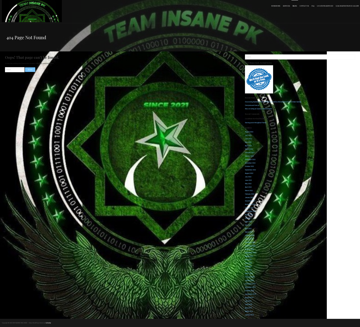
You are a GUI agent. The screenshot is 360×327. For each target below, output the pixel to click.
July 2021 (248, 218)
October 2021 (249, 208)
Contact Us (304, 6)
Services (286, 6)
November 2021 (250, 204)
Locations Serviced (325, 6)
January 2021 (249, 239)
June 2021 (248, 222)
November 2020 (250, 246)
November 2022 (250, 163)
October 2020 (249, 249)
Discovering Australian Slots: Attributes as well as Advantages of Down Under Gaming (273, 102)
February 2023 (249, 152)
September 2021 (250, 211)
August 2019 (249, 297)
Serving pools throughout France (255, 123)
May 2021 (248, 225)
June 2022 (248, 180)
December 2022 (250, 159)
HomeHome (275, 6)
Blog (295, 6)
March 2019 (249, 311)
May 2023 (248, 142)
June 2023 (248, 139)
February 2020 (249, 277)
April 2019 (248, 308)
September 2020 (250, 253)
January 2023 (249, 156)
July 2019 (248, 301)
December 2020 (250, 242)
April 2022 (248, 187)
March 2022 (249, 190)
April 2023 (248, 146)
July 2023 (248, 135)
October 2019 (249, 291)
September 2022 (250, 170)
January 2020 (249, 280)
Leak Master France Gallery (347, 6)
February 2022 (249, 194)
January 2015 (249, 315)
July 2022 (248, 177)
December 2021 (250, 201)
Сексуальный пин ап (252, 105)
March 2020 (249, 273)
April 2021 (248, 228)
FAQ (313, 6)
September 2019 (250, 294)
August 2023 (249, 132)
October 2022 (249, 166)
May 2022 (248, 184)
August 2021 (249, 215)
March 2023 (249, 149)
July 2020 (248, 259)
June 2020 (248, 263)
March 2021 (249, 232)
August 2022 (249, 173)
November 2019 (250, 287)
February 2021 (249, 235)
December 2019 (250, 284)
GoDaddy (48, 323)
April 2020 (248, 270)
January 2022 (249, 197)
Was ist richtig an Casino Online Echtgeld (258, 109)
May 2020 (248, 266)
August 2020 (249, 256)
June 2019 (248, 304)
